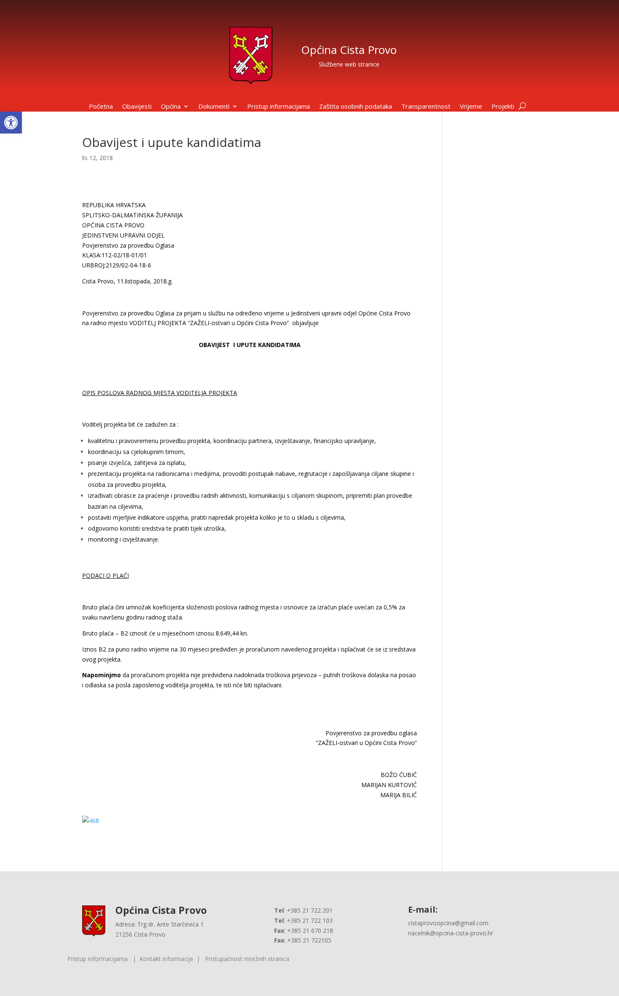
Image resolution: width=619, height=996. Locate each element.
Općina (171, 106)
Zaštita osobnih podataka (355, 106)
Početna (101, 106)
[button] (11, 123)
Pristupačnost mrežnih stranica (247, 959)
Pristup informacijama (278, 106)
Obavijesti (137, 106)
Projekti (502, 106)
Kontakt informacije (166, 959)
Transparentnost (426, 106)
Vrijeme (471, 106)
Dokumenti (213, 106)
